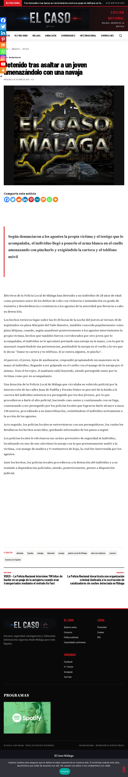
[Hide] (1, 76)
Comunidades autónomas (75, 642)
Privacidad (101, 627)
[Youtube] (3, 64)
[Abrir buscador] (120, 35)
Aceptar (65, 771)
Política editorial (71, 637)
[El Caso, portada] (46, 19)
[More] (55, 199)
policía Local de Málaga (77, 553)
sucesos (112, 553)
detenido (20, 553)
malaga (40, 553)
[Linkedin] (25, 199)
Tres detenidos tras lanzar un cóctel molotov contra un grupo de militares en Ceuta (63, 3)
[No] (124, 769)
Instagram (68, 671)
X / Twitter (68, 666)
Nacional (50, 553)
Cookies (100, 632)
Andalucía (51, 35)
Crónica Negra (109, 35)
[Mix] (43, 199)
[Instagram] (3, 58)
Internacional (88, 35)
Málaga (36, 35)
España (30, 553)
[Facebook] (7, 199)
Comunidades (68, 35)
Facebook (68, 661)
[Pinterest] (31, 199)
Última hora (21, 35)
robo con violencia (98, 553)
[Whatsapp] (49, 199)
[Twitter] (13, 199)
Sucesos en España (13, 559)
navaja (61, 553)
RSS (99, 637)
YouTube (68, 676)
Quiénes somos (70, 627)
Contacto (68, 632)
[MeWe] (37, 199)
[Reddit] (19, 199)
